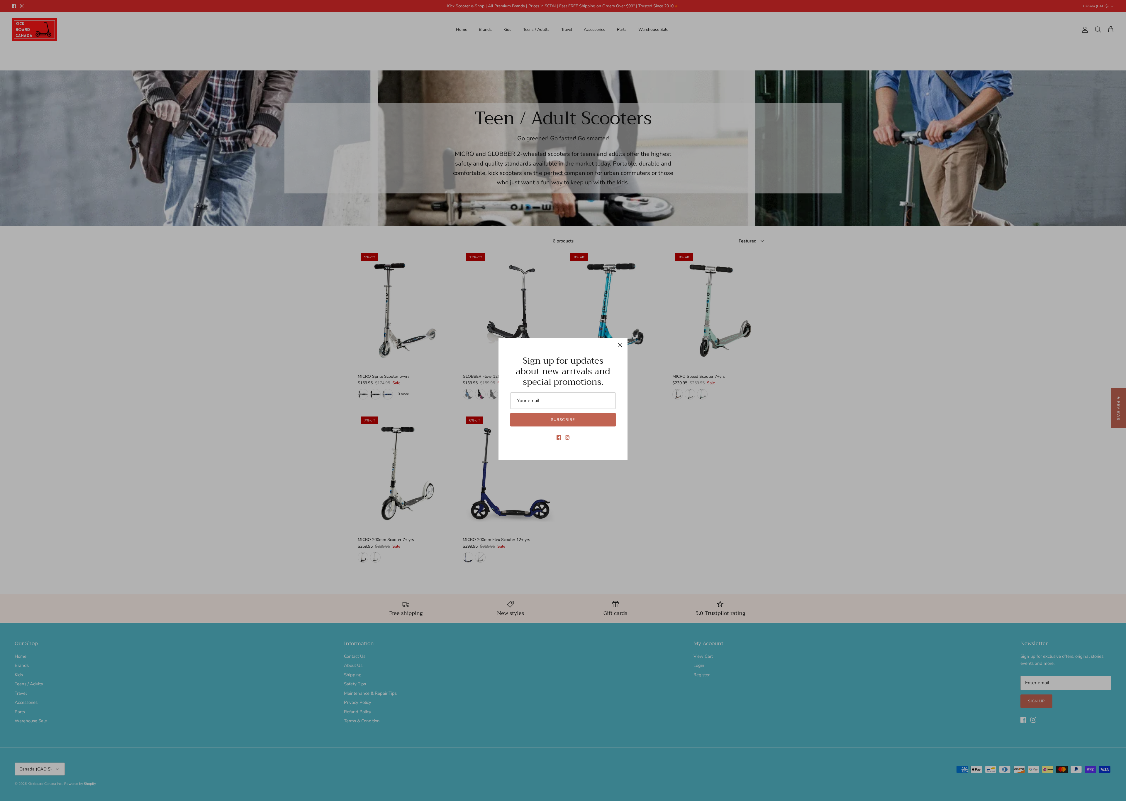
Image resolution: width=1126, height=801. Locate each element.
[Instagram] (567, 437)
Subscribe (563, 419)
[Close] (620, 345)
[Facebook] (559, 437)
